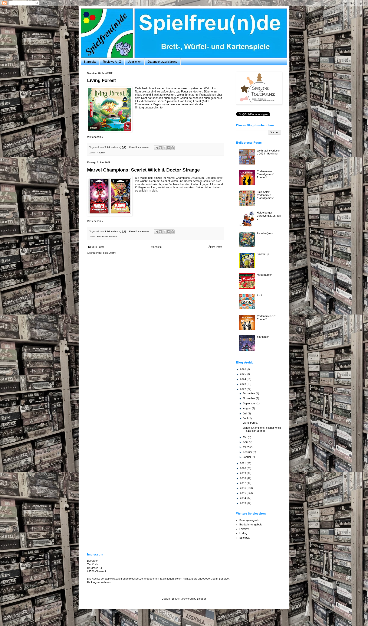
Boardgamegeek (249, 520)
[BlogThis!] (160, 148)
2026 (243, 369)
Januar (247, 457)
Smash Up (263, 254)
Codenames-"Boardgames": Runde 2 (265, 174)
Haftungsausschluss (99, 582)
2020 (243, 468)
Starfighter (263, 336)
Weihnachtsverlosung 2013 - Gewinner (268, 152)
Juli (245, 413)
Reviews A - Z (112, 61)
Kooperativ (102, 236)
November (249, 398)
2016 (243, 488)
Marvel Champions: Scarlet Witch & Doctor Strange (143, 170)
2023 (243, 384)
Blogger (201, 598)
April (246, 442)
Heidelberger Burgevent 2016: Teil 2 (269, 215)
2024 (243, 379)
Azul (259, 295)
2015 (243, 493)
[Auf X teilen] (164, 148)
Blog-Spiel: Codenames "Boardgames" (265, 195)
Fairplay (244, 529)
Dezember (249, 393)
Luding (243, 533)
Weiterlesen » (95, 137)
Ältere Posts (215, 246)
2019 (243, 473)
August (247, 408)
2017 (243, 483)
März (246, 447)
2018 (243, 478)
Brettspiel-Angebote (250, 524)
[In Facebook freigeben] (168, 148)
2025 (243, 374)
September (249, 403)
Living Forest (101, 80)
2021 (243, 463)
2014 (243, 498)
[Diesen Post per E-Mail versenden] (156, 148)
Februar (248, 452)
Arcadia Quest (265, 233)
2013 (243, 503)
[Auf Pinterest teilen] (172, 148)
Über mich (134, 61)
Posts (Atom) (108, 252)
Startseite (90, 61)
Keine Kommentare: (139, 147)
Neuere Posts (96, 246)
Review (101, 152)
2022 (243, 389)
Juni (246, 418)
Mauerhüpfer (264, 274)
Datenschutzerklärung (162, 61)
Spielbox (244, 537)
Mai (245, 437)
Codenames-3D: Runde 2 (266, 318)
